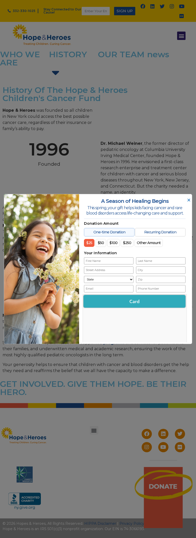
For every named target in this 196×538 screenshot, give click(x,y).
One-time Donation (109, 232)
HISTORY (68, 54)
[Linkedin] (152, 6)
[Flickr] (182, 16)
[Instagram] (172, 6)
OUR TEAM (121, 54)
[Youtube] (182, 6)
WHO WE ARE (20, 58)
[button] (181, 36)
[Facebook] (143, 6)
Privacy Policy (131, 523)
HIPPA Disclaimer (100, 523)
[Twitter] (162, 6)
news (158, 54)
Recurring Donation (160, 232)
